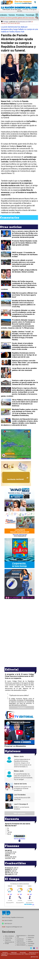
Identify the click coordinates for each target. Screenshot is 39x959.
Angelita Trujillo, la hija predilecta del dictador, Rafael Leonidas (24, 271)
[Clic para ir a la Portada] (20, 8)
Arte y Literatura (9, 936)
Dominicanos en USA (24, 22)
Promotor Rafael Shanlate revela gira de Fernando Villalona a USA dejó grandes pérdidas (24, 243)
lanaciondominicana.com (17, 954)
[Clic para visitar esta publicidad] (19, 2)
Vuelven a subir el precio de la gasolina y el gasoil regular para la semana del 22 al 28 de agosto (25, 382)
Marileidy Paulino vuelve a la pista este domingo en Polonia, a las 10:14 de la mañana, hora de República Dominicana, (25, 412)
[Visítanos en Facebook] (34, 948)
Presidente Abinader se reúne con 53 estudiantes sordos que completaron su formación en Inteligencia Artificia (23, 313)
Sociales (30, 941)
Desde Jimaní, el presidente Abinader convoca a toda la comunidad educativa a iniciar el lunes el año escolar (24, 346)
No (8, 830)
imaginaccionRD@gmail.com (14, 927)
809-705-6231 (8, 923)
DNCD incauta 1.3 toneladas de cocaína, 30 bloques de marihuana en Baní (25, 254)
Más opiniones (19, 813)
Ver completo (21, 707)
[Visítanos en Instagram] (37, 948)
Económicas (20, 939)
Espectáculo (20, 941)
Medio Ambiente (21, 945)
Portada (5, 22)
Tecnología (30, 15)
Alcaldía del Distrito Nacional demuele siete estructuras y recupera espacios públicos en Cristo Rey (23, 304)
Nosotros (5, 952)
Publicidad (14, 952)
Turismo (11, 15)
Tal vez (9, 832)
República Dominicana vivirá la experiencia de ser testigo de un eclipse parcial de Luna (24, 355)
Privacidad (23, 952)
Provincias (20, 15)
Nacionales (31, 935)
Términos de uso (33, 952)
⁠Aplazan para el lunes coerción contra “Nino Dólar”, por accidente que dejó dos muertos (25, 363)
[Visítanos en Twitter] (31, 948)
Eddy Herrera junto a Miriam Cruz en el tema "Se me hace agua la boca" (24, 295)
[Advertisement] (19, 613)
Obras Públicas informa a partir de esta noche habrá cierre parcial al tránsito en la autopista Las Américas (25, 403)
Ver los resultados (19, 838)
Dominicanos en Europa (9, 942)
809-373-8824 (8, 920)
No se (9, 834)
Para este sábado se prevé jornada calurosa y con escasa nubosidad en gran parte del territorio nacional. (23, 263)
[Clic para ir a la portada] (6, 912)
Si (8, 828)
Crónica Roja (8, 938)
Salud (29, 939)
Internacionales (21, 943)
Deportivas (8, 940)
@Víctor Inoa (34, 957)
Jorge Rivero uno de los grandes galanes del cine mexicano (24, 369)
